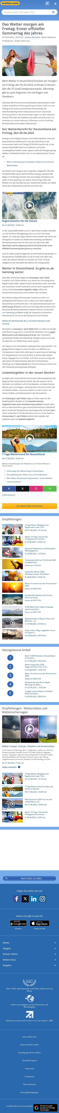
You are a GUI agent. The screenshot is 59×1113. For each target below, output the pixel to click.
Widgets (7, 948)
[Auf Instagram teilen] (36, 489)
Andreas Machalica (32, 37)
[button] (29, 942)
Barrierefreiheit (29, 1084)
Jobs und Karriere (29, 1037)
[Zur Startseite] (11, 3)
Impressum (29, 1068)
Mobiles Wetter (10, 954)
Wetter (6, 942)
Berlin (20, 312)
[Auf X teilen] (22, 489)
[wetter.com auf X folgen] (25, 899)
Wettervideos (9, 959)
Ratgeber (7, 965)
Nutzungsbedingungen (29, 1092)
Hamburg (10, 312)
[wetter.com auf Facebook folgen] (16, 899)
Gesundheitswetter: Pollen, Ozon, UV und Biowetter (27, 474)
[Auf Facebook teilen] (9, 489)
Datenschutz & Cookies (29, 1044)
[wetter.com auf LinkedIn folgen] (33, 899)
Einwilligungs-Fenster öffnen (29, 1052)
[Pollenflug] (47, 3)
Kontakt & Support (29, 1060)
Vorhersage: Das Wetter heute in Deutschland (25, 471)
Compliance (29, 1076)
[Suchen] (53, 12)
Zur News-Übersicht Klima (29, 505)
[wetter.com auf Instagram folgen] (42, 899)
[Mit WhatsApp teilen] (50, 489)
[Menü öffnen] (54, 3)
